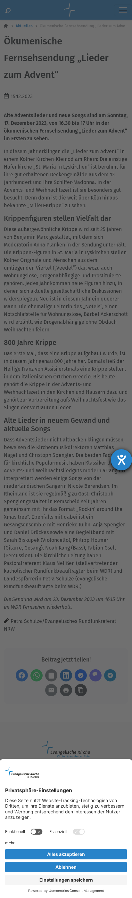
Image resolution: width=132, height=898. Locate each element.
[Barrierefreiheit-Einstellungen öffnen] (121, 459)
